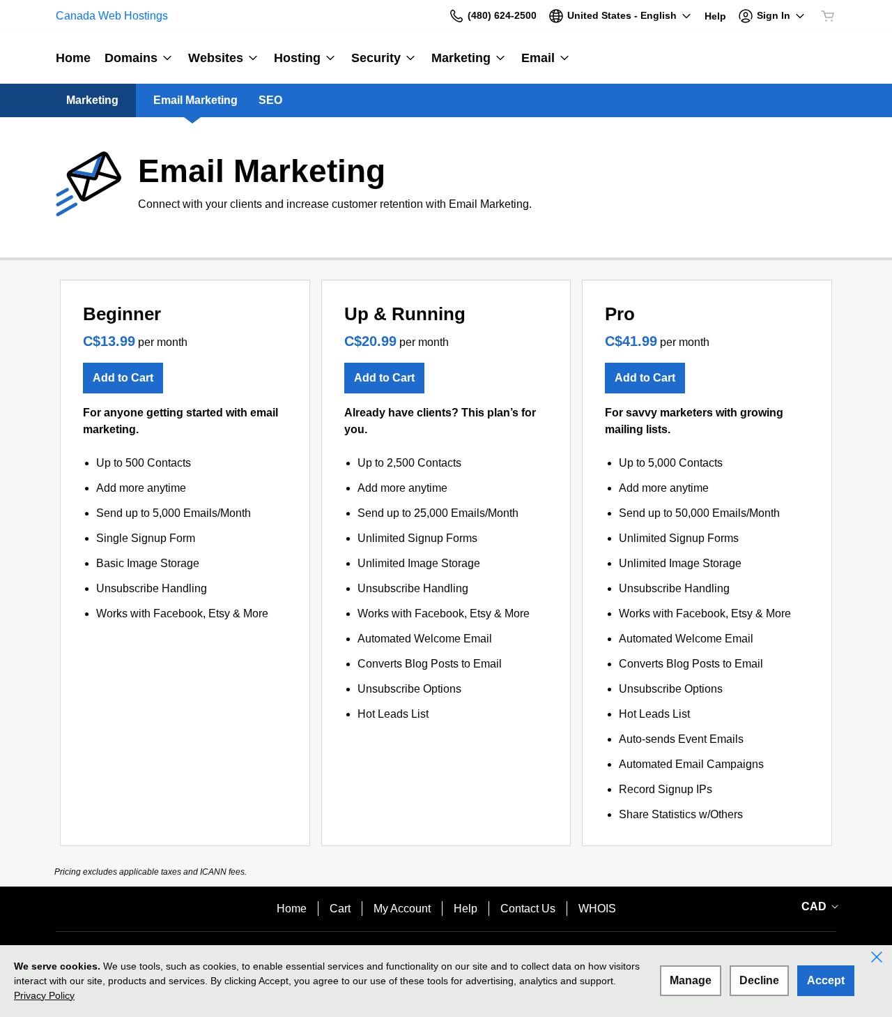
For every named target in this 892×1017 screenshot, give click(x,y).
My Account (402, 908)
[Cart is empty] (828, 16)
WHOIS (597, 908)
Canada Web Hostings (112, 16)
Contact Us (527, 908)
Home (292, 908)
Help (465, 908)
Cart (340, 908)
